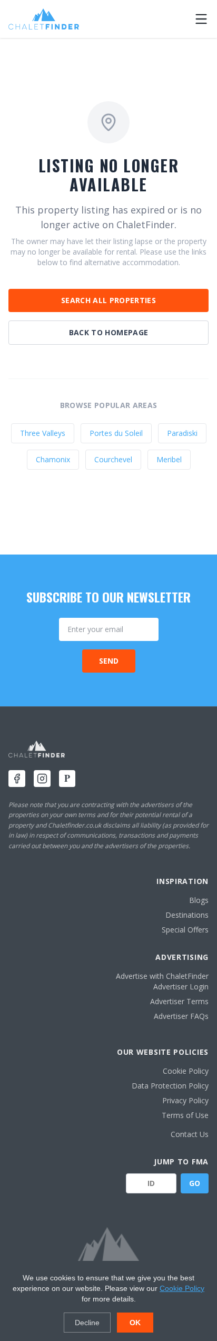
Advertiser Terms (179, 1001)
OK (135, 1322)
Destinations (187, 915)
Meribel (169, 459)
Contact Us (190, 1134)
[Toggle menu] (201, 19)
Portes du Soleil (116, 433)
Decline (87, 1322)
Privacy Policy (185, 1100)
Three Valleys (42, 433)
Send (109, 661)
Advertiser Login (181, 987)
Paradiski (182, 433)
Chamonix (53, 459)
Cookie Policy (186, 1071)
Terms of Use (185, 1115)
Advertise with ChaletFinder (162, 976)
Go (194, 1183)
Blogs (199, 900)
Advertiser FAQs (181, 1016)
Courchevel (113, 459)
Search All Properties (108, 300)
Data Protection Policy (170, 1086)
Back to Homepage (109, 332)
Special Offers (185, 930)
